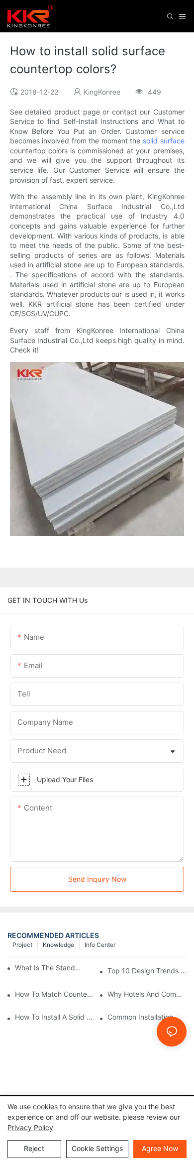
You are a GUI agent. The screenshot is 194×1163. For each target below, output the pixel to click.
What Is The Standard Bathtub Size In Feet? (49, 967)
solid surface (164, 140)
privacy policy (30, 1127)
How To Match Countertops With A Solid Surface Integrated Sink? (54, 994)
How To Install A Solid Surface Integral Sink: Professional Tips (54, 1017)
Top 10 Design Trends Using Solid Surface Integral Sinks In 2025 (147, 970)
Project (22, 944)
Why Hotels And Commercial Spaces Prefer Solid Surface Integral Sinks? (147, 994)
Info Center (100, 944)
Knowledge (58, 944)
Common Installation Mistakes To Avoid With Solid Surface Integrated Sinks (147, 1017)
